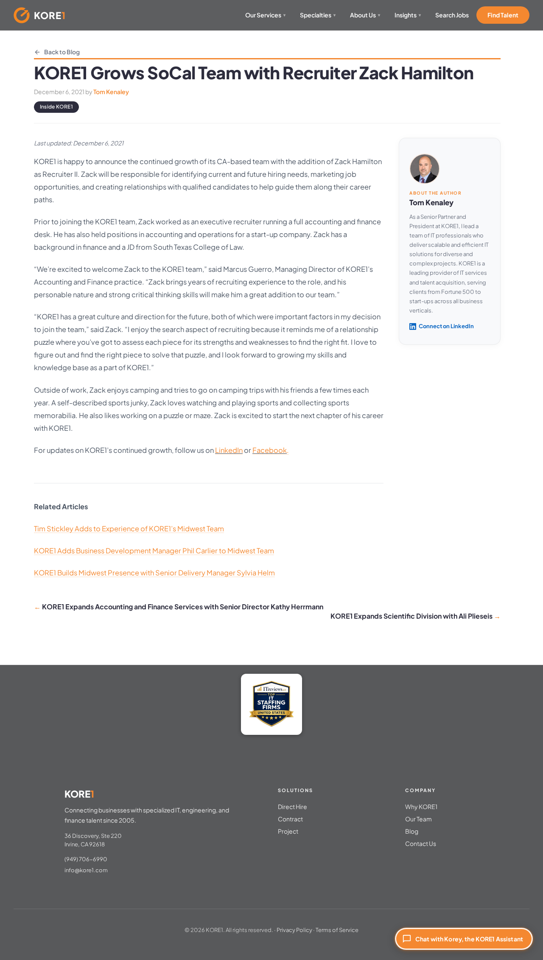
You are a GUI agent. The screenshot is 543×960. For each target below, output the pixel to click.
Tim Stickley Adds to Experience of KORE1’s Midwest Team (129, 528)
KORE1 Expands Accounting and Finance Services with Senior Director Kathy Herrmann (182, 606)
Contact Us (420, 843)
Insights (408, 15)
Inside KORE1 (56, 106)
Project (288, 831)
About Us (365, 15)
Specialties (318, 15)
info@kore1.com (86, 870)
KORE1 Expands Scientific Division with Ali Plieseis (411, 615)
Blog (411, 831)
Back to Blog (62, 52)
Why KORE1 (421, 806)
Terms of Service (337, 930)
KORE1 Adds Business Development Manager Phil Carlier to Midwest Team (154, 550)
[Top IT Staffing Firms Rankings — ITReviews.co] (271, 704)
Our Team (418, 819)
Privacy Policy (294, 930)
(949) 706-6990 (85, 859)
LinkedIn (229, 450)
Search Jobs (452, 15)
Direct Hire (292, 806)
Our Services (265, 15)
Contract (290, 819)
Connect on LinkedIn (446, 326)
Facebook (269, 450)
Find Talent (502, 15)
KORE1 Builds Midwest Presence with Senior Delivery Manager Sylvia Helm (154, 572)
